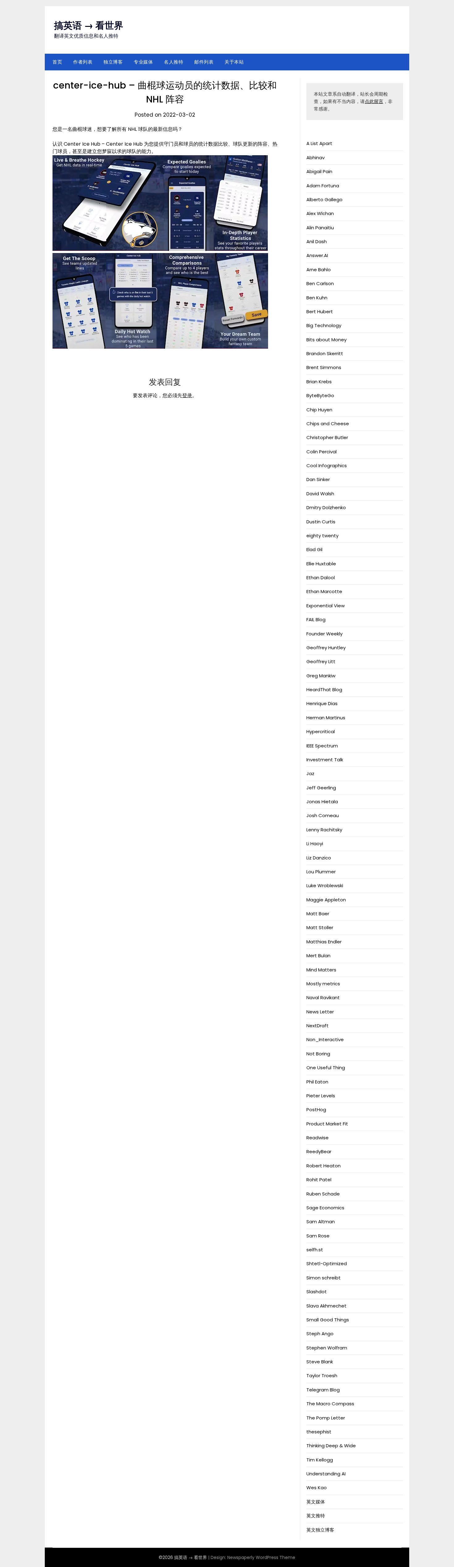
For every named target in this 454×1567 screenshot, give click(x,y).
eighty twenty (322, 535)
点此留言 (374, 101)
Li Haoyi (314, 843)
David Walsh (320, 493)
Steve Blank (319, 1361)
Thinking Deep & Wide (331, 1445)
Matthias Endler (324, 941)
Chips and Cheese (327, 423)
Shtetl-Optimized (326, 1263)
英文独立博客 (320, 1530)
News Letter (320, 1011)
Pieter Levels (320, 1095)
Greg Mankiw (320, 675)
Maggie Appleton (326, 899)
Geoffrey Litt (320, 661)
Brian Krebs (319, 381)
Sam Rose (318, 1235)
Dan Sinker (318, 479)
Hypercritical (320, 731)
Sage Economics (325, 1207)
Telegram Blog (323, 1389)
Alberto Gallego (324, 199)
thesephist (318, 1431)
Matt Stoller (319, 927)
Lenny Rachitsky (324, 829)
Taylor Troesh (321, 1375)
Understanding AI (326, 1473)
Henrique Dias (322, 703)
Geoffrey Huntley (326, 647)
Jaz (310, 773)
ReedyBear (318, 1151)
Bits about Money (326, 339)
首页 (57, 62)
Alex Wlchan (320, 213)
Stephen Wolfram (326, 1348)
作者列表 (82, 62)
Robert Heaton (323, 1165)
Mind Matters (321, 969)
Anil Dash (316, 241)
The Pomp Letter (325, 1418)
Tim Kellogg (319, 1460)
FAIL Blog (316, 619)
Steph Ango (320, 1333)
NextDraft (317, 1025)
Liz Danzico (318, 857)
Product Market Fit (327, 1123)
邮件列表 (203, 62)
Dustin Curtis (320, 521)
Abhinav (315, 157)
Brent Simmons (323, 367)
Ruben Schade (323, 1194)
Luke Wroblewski (324, 885)
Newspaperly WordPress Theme (261, 1557)
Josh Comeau (322, 815)
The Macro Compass (330, 1403)
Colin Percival (321, 451)
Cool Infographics (326, 465)
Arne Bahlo (318, 269)
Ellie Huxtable (321, 563)
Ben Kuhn (316, 297)
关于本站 (234, 62)
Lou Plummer (321, 871)
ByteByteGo (320, 395)
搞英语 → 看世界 (88, 25)
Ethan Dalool (320, 577)
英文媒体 (315, 1501)
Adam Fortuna (322, 185)
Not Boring (318, 1053)
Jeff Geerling (321, 787)
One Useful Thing (325, 1067)
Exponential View (325, 605)
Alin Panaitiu (320, 227)
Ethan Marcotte (324, 591)
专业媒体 (143, 62)
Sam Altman (320, 1221)
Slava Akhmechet (326, 1306)
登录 (187, 395)
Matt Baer (317, 913)
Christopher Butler (327, 437)
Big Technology (323, 325)
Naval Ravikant (323, 997)
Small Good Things (327, 1319)
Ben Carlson (320, 283)
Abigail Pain (319, 171)
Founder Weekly (324, 633)
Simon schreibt (323, 1277)
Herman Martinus (325, 717)
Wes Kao (316, 1487)
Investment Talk (324, 759)
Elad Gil (314, 549)
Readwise (317, 1137)
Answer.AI (317, 255)
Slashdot (316, 1291)
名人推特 (173, 62)
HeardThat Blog (324, 689)
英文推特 (315, 1515)
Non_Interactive (325, 1039)
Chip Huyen (319, 409)
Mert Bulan (318, 955)
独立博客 (113, 62)
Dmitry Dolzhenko (326, 507)
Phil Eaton (317, 1082)
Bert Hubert (319, 311)
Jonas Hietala (322, 801)
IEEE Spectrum (322, 745)
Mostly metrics (323, 983)
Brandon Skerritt (324, 353)
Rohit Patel (318, 1179)
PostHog (316, 1109)
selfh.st (314, 1249)
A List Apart (319, 143)
